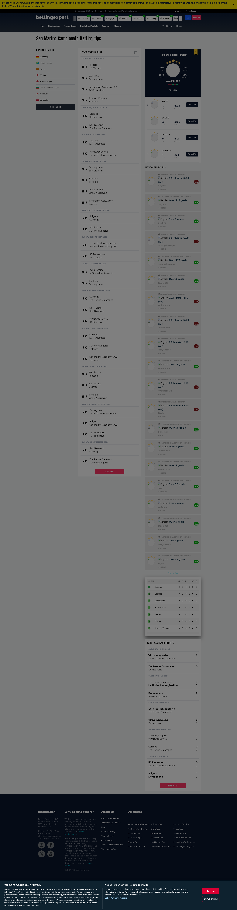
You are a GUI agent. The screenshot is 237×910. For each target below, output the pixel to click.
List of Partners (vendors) (116, 898)
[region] (118, 895)
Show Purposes (211, 899)
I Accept (211, 891)
